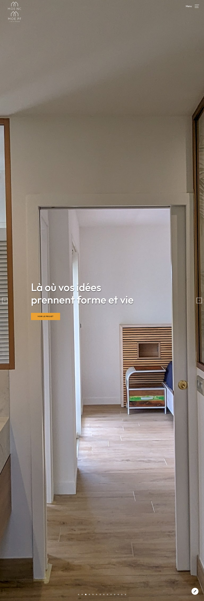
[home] (41, 5)
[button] (197, 6)
